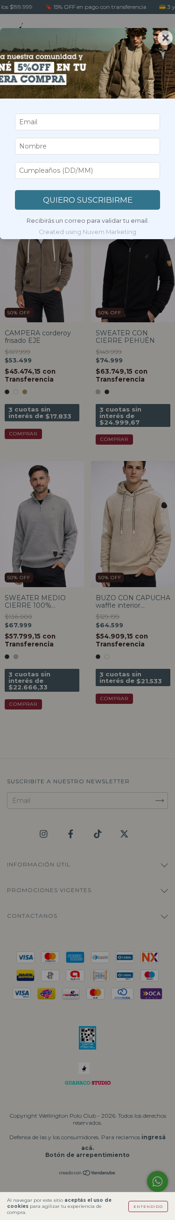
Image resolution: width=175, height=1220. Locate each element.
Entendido (148, 1206)
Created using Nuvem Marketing (87, 231)
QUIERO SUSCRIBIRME (88, 200)
